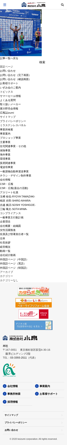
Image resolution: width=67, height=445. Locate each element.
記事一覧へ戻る (9, 58)
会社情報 (5, 179)
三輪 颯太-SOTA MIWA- (13, 209)
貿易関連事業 (8, 162)
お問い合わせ (8, 70)
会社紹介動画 (8, 255)
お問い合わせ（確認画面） (15, 79)
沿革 (2, 238)
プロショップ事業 (10, 137)
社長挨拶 (5, 242)
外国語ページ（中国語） (14, 259)
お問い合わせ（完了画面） (15, 75)
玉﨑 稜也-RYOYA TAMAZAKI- (17, 196)
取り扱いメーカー (10, 104)
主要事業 (5, 142)
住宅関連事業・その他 (13, 146)
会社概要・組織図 (10, 225)
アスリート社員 (9, 192)
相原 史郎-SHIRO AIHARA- (15, 200)
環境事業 (5, 158)
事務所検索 (13, 393)
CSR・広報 (6, 183)
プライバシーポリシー (13, 121)
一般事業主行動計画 (11, 217)
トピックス (6, 91)
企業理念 (5, 221)
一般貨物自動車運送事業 (14, 171)
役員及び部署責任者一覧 (14, 234)
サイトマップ (8, 116)
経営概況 (5, 246)
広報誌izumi (7, 112)
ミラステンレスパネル (13, 125)
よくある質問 (8, 100)
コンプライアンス (10, 213)
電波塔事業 (6, 167)
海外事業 (5, 154)
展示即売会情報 (9, 108)
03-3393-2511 (18, 357)
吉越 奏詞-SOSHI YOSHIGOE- (18, 204)
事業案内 (5, 133)
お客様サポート (9, 83)
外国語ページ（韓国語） (14, 267)
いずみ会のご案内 (10, 87)
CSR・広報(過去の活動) (14, 188)
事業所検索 (6, 129)
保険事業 (5, 150)
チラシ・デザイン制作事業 (15, 175)
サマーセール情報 (10, 96)
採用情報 (12, 401)
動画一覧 (5, 250)
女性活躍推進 (8, 229)
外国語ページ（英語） (13, 263)
